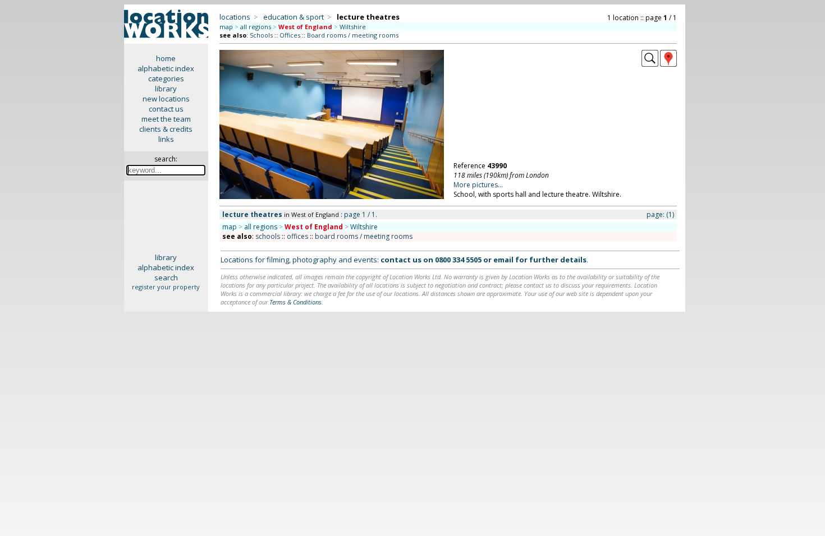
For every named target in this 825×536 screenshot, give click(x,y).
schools (267, 236)
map (226, 26)
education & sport (293, 17)
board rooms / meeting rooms (363, 236)
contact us (166, 109)
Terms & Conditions (295, 302)
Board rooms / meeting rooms (352, 35)
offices (297, 236)
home (166, 58)
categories (166, 78)
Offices (289, 35)
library (166, 89)
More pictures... (478, 185)
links (166, 139)
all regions (255, 26)
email (503, 260)
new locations (166, 99)
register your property (166, 287)
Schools (261, 35)
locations (234, 17)
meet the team (166, 119)
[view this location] (649, 64)
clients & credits (165, 129)
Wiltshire (353, 26)
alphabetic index (166, 68)
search (166, 277)
